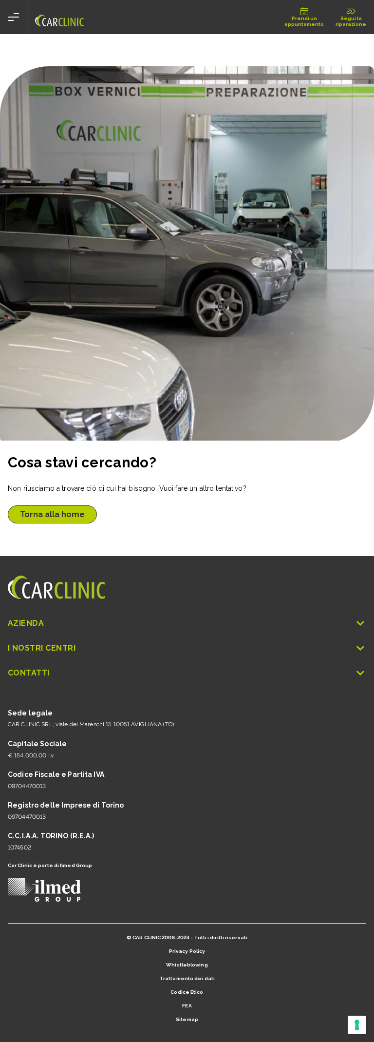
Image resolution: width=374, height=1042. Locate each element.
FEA (186, 1005)
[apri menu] (13, 17)
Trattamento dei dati (187, 978)
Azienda (26, 623)
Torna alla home (52, 514)
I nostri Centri (41, 648)
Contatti (29, 672)
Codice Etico (186, 992)
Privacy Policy (187, 951)
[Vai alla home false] (59, 17)
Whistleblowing (186, 964)
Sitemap (187, 1019)
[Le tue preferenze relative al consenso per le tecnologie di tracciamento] (357, 1025)
